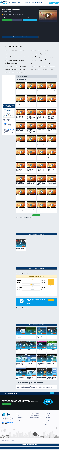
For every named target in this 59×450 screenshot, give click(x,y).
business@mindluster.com (7, 422)
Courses (17, 415)
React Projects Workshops (35, 413)
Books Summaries (32, 2)
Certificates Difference (49, 426)
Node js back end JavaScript (35, 415)
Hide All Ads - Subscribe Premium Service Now (20, 36)
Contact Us (46, 415)
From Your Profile (11, 129)
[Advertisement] (20, 28)
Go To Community (17, 20)
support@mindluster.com (7, 424)
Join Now (52, 393)
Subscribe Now (7, 404)
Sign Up (51, 2)
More (38, 2)
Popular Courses (19, 417)
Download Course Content (29, 20)
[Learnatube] (4, 2)
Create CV (26, 2)
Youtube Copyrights (48, 420)
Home (10, 2)
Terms (45, 424)
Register (5, 123)
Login (57, 2)
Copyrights (46, 422)
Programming (24, 76)
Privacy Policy (47, 417)
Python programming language (36, 417)
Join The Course (7, 20)
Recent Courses (20, 2)
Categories (14, 2)
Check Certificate (48, 413)
